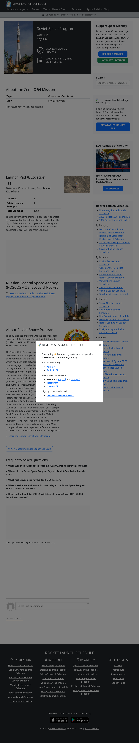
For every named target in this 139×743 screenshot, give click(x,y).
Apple (50, 366)
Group (74, 379)
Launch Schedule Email (59, 395)
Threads (51, 385)
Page (61, 379)
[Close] (100, 345)
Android (51, 370)
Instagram (53, 382)
